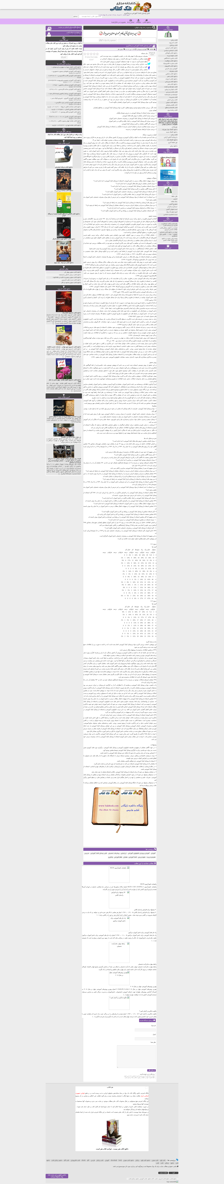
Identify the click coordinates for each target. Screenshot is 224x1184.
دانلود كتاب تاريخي (171, 48)
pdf (88, 1160)
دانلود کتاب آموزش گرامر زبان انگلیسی (68, 102)
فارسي (93, 1160)
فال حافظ (174, 196)
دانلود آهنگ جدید (171, 132)
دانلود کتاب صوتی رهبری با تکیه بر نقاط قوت (67, 277)
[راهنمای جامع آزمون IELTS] (119, 882)
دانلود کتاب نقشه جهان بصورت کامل (69, 121)
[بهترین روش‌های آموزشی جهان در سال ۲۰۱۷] (119, 984)
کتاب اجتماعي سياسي (170, 50)
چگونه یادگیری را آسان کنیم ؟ (147, 1011)
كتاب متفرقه (173, 71)
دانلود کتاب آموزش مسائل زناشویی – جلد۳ (67, 85)
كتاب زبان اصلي (172, 100)
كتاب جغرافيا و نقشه (170, 87)
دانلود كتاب (124, 1149)
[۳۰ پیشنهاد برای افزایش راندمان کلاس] (119, 908)
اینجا (120, 1106)
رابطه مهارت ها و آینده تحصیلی (147, 964)
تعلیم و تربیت (151, 857)
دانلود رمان (173, 146)
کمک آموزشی (133, 857)
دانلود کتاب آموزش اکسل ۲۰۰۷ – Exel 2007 (65, 117)
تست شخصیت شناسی (170, 214)
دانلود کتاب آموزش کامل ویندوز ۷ (70, 112)
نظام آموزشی (118, 857)
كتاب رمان (174, 40)
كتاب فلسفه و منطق (171, 108)
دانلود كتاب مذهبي (171, 74)
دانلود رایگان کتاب (56, 1160)
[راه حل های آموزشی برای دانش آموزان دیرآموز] (119, 930)
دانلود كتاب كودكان (171, 53)
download (114, 1160)
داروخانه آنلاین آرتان (170, 137)
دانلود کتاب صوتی (128, 1160)
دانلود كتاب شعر (172, 76)
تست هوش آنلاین (171, 209)
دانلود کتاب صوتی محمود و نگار (71, 282)
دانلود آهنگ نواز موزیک (169, 129)
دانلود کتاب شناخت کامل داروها (71, 107)
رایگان (137, 1160)
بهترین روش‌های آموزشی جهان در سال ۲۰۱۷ (143, 986)
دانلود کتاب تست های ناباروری (71, 280)
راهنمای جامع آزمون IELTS (148, 884)
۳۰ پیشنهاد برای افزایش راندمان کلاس (145, 909)
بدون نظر (120, 49)
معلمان (125, 857)
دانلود (172, 1163)
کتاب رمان (174, 135)
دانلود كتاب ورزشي (171, 82)
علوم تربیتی (141, 857)
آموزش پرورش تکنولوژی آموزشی (138, 853)
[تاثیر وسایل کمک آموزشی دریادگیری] (150, 59)
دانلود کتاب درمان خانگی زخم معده (70, 275)
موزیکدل (174, 127)
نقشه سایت (163, 1173)
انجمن (175, 199)
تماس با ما (130, 22)
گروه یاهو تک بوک (171, 212)
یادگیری (110, 857)
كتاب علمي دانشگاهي (170, 58)
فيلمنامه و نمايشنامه (171, 95)
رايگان (167, 1163)
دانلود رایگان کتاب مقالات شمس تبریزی (168, 229)
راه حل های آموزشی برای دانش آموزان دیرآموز (142, 932)
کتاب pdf (66, 1160)
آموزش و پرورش (142, 49)
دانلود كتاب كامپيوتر (171, 66)
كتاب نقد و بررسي (171, 92)
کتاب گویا (162, 1160)
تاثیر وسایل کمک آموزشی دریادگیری (139, 46)
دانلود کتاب (147, 22)
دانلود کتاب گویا (145, 1160)
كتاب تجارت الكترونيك (170, 63)
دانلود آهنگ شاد (172, 140)
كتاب (157, 1163)
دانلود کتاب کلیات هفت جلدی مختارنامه (169, 240)
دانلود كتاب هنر (172, 84)
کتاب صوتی (155, 1160)
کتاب (162, 1163)
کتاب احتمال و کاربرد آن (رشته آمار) (169, 224)
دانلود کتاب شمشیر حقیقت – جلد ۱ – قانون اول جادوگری (168, 234)
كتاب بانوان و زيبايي (171, 89)
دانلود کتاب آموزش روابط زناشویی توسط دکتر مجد (65, 93)
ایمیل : (154, 1034)
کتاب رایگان (99, 1160)
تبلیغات (138, 22)
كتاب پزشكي (173, 45)
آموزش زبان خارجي (171, 69)
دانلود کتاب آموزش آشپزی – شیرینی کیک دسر (66, 98)
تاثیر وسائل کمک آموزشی (98, 853)
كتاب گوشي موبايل (171, 105)
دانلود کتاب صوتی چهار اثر (72, 272)
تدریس (86, 853)
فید (173, 1173)
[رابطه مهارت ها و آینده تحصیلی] (119, 962)
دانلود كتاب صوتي (171, 102)
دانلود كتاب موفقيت (171, 61)
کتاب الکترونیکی (75, 1160)
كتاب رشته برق (172, 110)
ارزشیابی (124, 853)
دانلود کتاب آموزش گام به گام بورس (69, 76)
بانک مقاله (174, 201)
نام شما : (153, 1025)
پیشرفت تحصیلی (113, 853)
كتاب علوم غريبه (172, 56)
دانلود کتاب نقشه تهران (73, 125)
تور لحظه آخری (172, 142)
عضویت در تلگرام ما (118, 22)
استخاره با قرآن (172, 207)
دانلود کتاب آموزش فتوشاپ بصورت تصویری (67, 71)
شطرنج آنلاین (173, 204)
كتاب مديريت (173, 97)
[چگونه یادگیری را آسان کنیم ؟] (119, 1009)
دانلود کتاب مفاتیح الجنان (73, 109)
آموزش (153, 853)
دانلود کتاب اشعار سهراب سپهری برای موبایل (67, 67)
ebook (83, 1160)
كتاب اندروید (173, 43)
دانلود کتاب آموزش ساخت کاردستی (70, 89)
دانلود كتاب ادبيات (171, 79)
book (120, 1160)
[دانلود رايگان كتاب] (168, 38)
